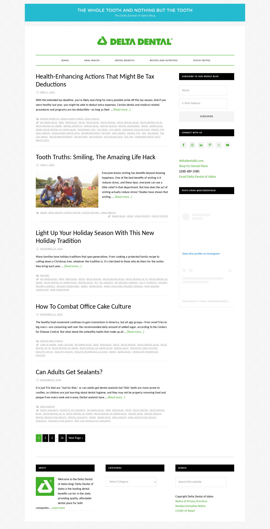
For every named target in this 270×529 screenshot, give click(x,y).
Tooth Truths (72, 213)
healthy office (44, 352)
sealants (41, 421)
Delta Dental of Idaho (49, 126)
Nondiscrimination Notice (190, 506)
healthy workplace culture (91, 352)
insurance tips (87, 130)
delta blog (92, 123)
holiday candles (45, 286)
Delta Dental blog (128, 123)
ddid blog (71, 123)
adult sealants (49, 410)
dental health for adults (51, 417)
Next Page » (76, 438)
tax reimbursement (61, 137)
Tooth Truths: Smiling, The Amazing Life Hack (95, 157)
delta (82, 123)
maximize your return (136, 130)
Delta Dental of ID (151, 123)
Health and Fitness (72, 119)
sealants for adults (60, 421)
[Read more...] (122, 109)
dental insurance (129, 126)
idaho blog (156, 126)
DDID (61, 123)
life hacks (115, 130)
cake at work (48, 345)
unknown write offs (148, 137)
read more (58, 508)
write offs (42, 140)
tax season (95, 137)
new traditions (59, 290)
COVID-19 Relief (185, 511)
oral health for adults (142, 417)
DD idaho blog (48, 123)
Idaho (43, 213)
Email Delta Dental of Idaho (197, 177)
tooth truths (160, 216)
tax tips (128, 137)
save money (119, 133)
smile (130, 216)
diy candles (106, 283)
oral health (43, 133)
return (106, 133)
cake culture (65, 345)
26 (62, 438)
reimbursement (90, 133)
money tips (157, 130)
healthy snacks (64, 352)
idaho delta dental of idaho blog (56, 130)
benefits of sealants (73, 410)
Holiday (44, 276)
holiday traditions (68, 286)
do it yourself (148, 283)
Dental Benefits (49, 119)
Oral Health (92, 119)
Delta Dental (108, 123)
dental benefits (73, 126)
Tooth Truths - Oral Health (99, 213)
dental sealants (78, 417)
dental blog (91, 126)
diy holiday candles (126, 283)
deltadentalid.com (191, 161)
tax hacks (153, 133)
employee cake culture (144, 348)
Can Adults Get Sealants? (69, 372)
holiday (163, 283)
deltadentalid (218, 301)
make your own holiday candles (123, 286)
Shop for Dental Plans (193, 166)
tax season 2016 (113, 137)
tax (144, 133)
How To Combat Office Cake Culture (83, 307)
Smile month (142, 216)
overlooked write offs (66, 133)
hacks (144, 126)
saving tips (134, 133)
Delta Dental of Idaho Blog (135, 40)
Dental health (108, 126)
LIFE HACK (102, 130)
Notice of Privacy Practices (191, 501)
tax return (80, 137)
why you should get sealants (92, 421)
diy (96, 283)
